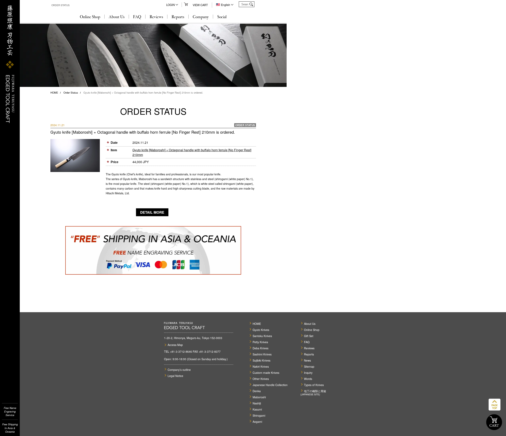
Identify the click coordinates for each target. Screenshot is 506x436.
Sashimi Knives (262, 354)
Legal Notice (175, 376)
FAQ (137, 17)
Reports (178, 17)
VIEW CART (200, 5)
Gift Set (308, 336)
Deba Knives (260, 348)
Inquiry (308, 373)
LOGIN (170, 5)
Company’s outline (179, 370)
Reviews (156, 17)
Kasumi (257, 409)
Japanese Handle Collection (270, 385)
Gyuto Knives (261, 330)
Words (308, 379)
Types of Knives (314, 385)
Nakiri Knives (261, 366)
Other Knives (261, 379)
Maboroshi (259, 397)
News (307, 360)
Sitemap (309, 366)
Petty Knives (260, 342)
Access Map (175, 344)
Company (201, 17)
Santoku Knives (262, 336)
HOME (54, 92)
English (225, 5)
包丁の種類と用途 (315, 391)
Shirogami (259, 415)
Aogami (257, 422)
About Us (117, 17)
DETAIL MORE (152, 212)
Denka (257, 391)
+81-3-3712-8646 (181, 351)
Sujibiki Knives (261, 360)
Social (222, 17)
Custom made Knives (266, 373)
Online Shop (90, 17)
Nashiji (257, 403)
